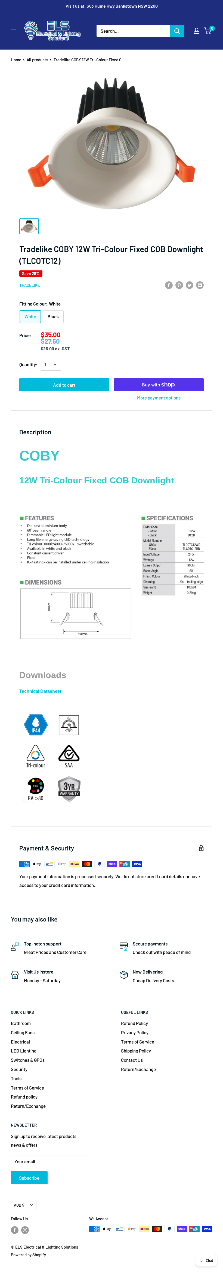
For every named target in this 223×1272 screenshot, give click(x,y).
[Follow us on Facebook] (14, 1230)
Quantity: (28, 364)
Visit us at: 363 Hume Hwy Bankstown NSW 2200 (112, 5)
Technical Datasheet (40, 691)
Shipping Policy (136, 1050)
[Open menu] (13, 31)
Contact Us (132, 1060)
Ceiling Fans (23, 1032)
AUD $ (19, 1205)
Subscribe (29, 1178)
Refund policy (24, 1096)
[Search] (177, 31)
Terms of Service (27, 1087)
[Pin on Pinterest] (179, 284)
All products (37, 59)
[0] (207, 31)
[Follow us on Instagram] (25, 1230)
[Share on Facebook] (169, 284)
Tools (16, 1078)
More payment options (159, 397)
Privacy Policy (134, 1032)
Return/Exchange (28, 1106)
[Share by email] (200, 284)
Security (19, 1069)
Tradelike (29, 285)
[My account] (196, 31)
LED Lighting (23, 1050)
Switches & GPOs (28, 1060)
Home (16, 59)
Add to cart (64, 385)
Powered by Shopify (28, 1254)
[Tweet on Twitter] (189, 284)
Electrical (20, 1041)
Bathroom (21, 1023)
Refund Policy (134, 1023)
